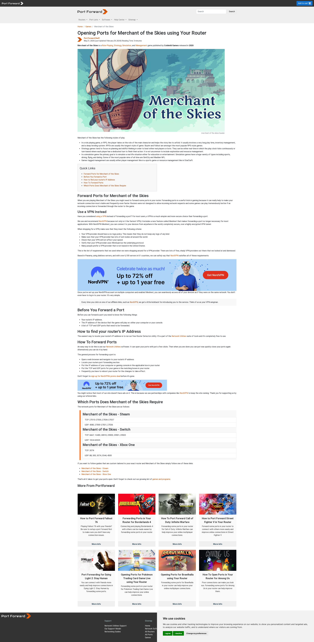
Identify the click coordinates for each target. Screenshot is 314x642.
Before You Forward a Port (95, 177)
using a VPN (101, 216)
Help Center (65, 3)
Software (54, 3)
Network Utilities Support (116, 626)
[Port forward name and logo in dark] (93, 11)
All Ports (149, 634)
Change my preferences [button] (196, 633)
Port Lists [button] (93, 20)
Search (232, 11)
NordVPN (103, 221)
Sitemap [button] (132, 20)
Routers (33, 3)
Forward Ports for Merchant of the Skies (101, 174)
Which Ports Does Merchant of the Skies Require (105, 185)
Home (80, 26)
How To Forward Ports (93, 183)
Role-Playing (107, 45)
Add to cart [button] (303, 3)
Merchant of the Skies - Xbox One (96, 474)
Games (88, 26)
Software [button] (106, 20)
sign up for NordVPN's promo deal (105, 376)
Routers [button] (82, 20)
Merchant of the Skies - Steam (94, 468)
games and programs (161, 479)
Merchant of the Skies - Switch (95, 471)
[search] (83, 3)
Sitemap (76, 3)
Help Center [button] (119, 20)
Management (141, 45)
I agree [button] (167, 633)
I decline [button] (178, 633)
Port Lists (43, 3)
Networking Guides (113, 631)
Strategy (117, 45)
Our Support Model (113, 629)
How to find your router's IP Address (99, 180)
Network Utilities (179, 336)
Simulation (126, 45)
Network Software (153, 629)
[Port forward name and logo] (12, 3)
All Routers (150, 631)
